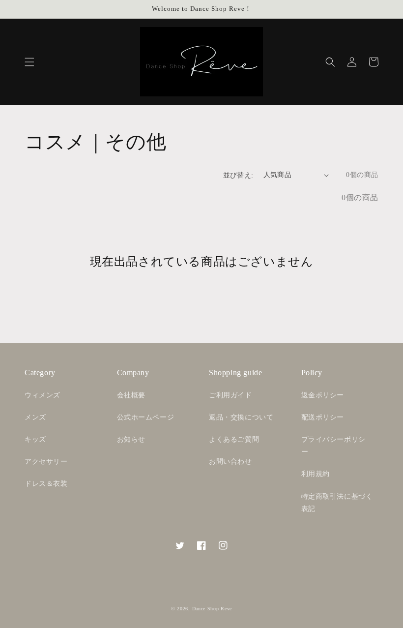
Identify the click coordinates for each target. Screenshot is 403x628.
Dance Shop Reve (212, 608)
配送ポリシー (323, 417)
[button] (29, 62)
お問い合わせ (230, 461)
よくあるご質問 (234, 439)
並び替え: (238, 175)
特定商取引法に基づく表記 (337, 502)
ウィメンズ (42, 395)
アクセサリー (46, 461)
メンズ (35, 417)
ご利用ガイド (230, 395)
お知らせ (131, 439)
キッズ (35, 439)
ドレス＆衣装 (46, 483)
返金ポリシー (323, 395)
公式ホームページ (145, 417)
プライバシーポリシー (333, 445)
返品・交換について (241, 417)
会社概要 (131, 395)
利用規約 (315, 474)
